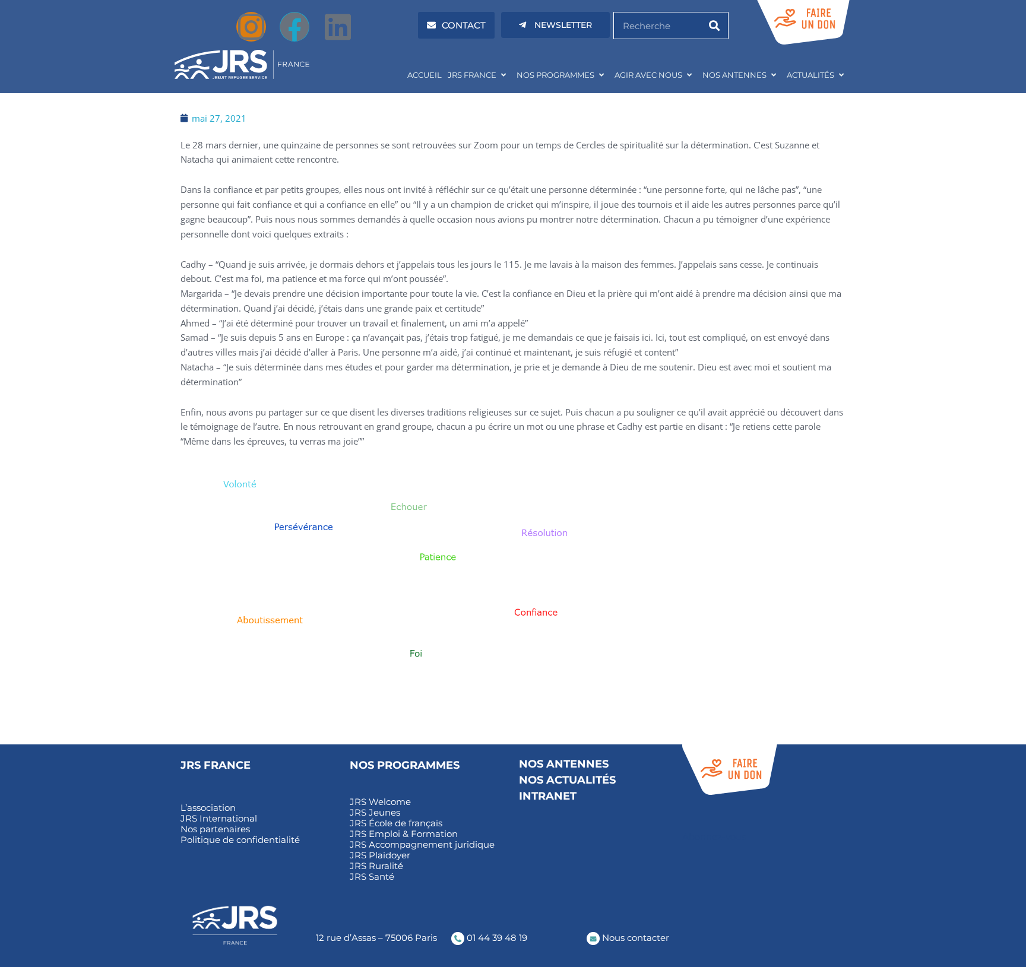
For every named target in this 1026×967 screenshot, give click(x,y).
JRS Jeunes (375, 812)
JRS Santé (372, 876)
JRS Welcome (380, 802)
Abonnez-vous (714, 836)
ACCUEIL (424, 75)
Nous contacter (634, 937)
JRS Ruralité (376, 866)
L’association (208, 808)
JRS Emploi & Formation (404, 834)
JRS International (218, 818)
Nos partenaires (215, 829)
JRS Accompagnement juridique (422, 844)
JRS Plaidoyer (380, 855)
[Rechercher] (714, 25)
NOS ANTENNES (734, 75)
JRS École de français (396, 823)
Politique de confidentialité (240, 840)
